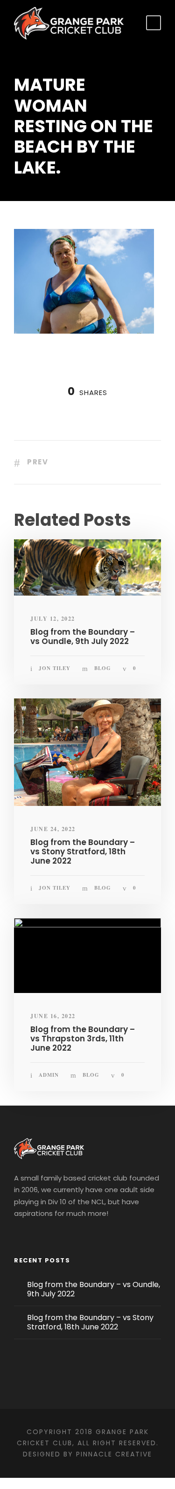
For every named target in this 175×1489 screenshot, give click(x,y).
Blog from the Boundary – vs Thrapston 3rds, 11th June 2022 (82, 1039)
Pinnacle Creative (114, 1454)
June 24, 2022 (53, 829)
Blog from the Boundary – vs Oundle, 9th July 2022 (82, 636)
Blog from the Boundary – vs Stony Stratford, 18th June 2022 (82, 852)
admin (49, 1075)
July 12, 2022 (52, 619)
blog (102, 668)
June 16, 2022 (53, 1016)
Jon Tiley (54, 668)
